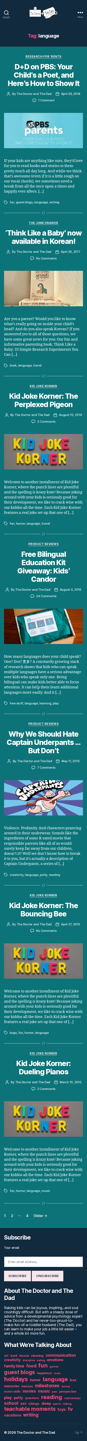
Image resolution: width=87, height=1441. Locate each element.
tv (70, 1409)
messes (27, 1386)
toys (61, 1409)
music (45, 1191)
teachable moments (29, 1409)
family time (14, 1366)
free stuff (16, 703)
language (41, 202)
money (66, 1386)
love (73, 1380)
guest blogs (24, 202)
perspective (67, 1391)
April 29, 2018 (70, 94)
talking (67, 1403)
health (57, 1373)
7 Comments (46, 767)
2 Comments (46, 421)
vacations (12, 1415)
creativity (16, 875)
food (31, 1365)
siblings (33, 1403)
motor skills (12, 1391)
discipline (28, 1360)
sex (23, 1403)
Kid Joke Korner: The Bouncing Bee (43, 909)
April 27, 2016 (70, 924)
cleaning (37, 1355)
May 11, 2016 (71, 761)
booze (24, 1355)
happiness (44, 1373)
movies (29, 1391)
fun (12, 202)
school (11, 1403)
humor (20, 523)
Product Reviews (43, 544)
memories (11, 1386)
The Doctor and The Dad (34, 94)
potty (43, 875)
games (54, 1366)
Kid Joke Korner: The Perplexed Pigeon (43, 400)
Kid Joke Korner (43, 386)
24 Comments (46, 596)
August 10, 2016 (70, 415)
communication (61, 1355)
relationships (72, 1398)
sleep (46, 1403)
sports (57, 1403)
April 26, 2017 (70, 252)
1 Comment (46, 100)
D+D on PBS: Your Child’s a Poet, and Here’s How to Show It (44, 75)
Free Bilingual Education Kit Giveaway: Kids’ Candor (43, 567)
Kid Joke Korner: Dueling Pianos (43, 1067)
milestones (47, 1386)
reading (54, 875)
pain (54, 1391)
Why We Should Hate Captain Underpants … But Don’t (43, 742)
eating (41, 1360)
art (6, 1355)
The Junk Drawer (43, 223)
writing (54, 202)
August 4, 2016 (70, 589)
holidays (16, 1379)
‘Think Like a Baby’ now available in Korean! (43, 237)
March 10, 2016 (70, 1082)
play (56, 703)
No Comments (46, 258)
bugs (13, 1033)
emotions (55, 1360)
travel (37, 365)
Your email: (11, 1248)
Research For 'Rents (43, 56)
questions (32, 1398)
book (13, 365)
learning (45, 703)
